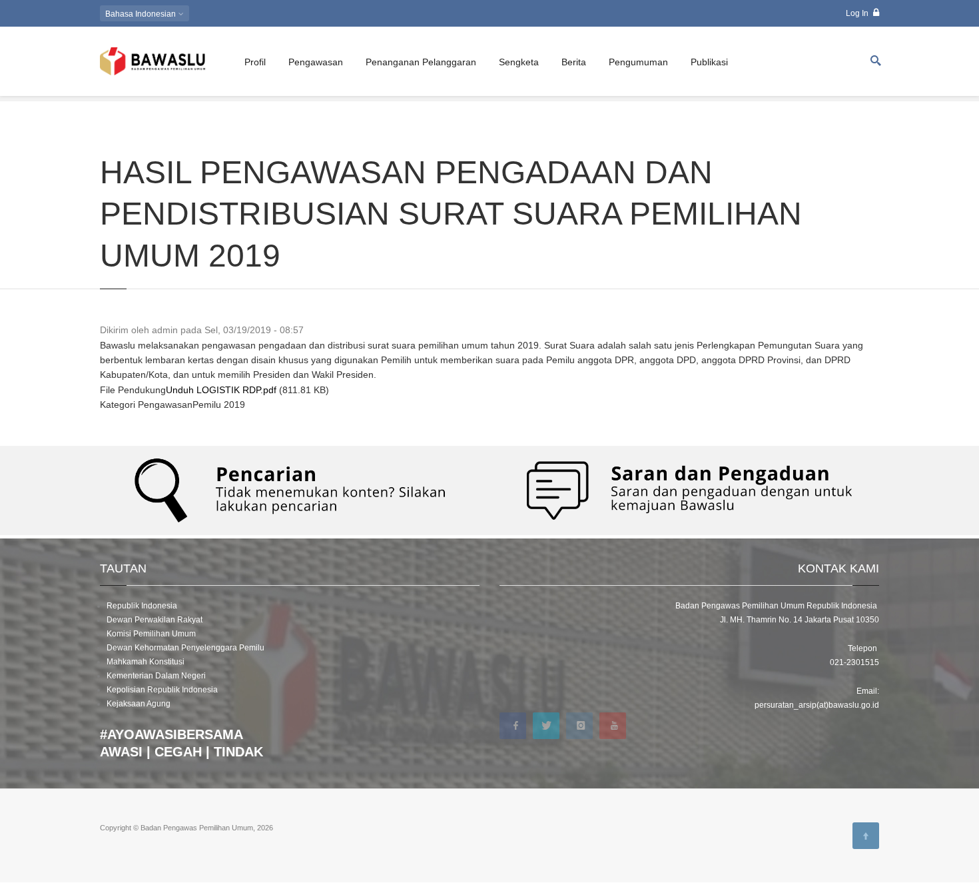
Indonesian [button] (141, 14)
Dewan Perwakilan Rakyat (154, 619)
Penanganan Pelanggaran (421, 62)
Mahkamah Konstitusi (145, 661)
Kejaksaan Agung (138, 703)
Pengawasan (315, 62)
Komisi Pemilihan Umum (151, 633)
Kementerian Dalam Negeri (156, 675)
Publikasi (709, 62)
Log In (858, 13)
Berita (573, 62)
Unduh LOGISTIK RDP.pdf (221, 390)
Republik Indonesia (142, 605)
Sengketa (519, 62)
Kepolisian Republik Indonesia (162, 689)
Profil (255, 62)
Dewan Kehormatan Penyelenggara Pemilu (185, 647)
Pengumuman (638, 62)
